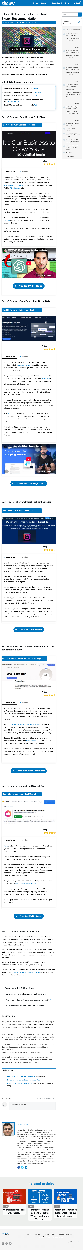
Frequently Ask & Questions (70, 129)
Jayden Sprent (9, 22)
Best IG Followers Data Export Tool (73, 56)
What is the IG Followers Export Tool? (72, 124)
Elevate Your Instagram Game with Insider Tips (23, 1080)
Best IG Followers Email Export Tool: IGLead (72, 34)
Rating (73, 46)
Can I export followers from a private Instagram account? (73, 141)
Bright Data (36, 92)
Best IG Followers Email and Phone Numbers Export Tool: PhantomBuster (72, 87)
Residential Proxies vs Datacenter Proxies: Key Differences (65, 1203)
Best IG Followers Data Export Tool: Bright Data (72, 51)
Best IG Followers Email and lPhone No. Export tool (73, 95)
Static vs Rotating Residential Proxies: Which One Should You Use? (40, 1205)
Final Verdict (69, 152)
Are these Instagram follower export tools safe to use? (73, 134)
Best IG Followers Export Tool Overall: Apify (72, 107)
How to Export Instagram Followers (19, 1083)
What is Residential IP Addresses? (14, 1202)
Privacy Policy (77, 1242)
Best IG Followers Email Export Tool (73, 39)
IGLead (35, 89)
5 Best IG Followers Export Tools (73, 30)
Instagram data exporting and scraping (26, 972)
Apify (36, 105)
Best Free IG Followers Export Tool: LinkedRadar (72, 68)
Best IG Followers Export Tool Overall (72, 112)
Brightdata (11, 1076)
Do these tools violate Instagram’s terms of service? (72, 147)
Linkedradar (31, 1076)
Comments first (50, 1098)
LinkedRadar (36, 96)
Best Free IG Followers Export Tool (73, 73)
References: (70, 156)
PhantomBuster (13, 101)
